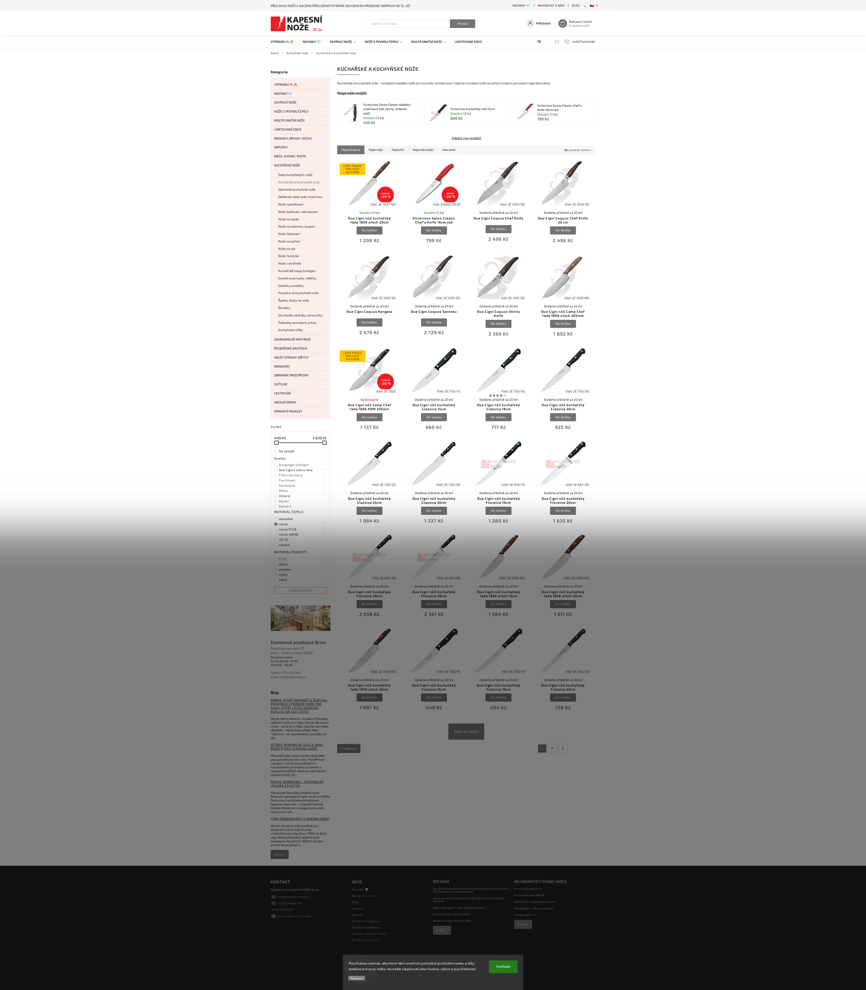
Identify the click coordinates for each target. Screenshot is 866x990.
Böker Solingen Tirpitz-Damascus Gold (459, 907)
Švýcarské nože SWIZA (529, 895)
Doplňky (281, 147)
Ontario (302, 496)
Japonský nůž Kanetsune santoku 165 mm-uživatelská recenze (468, 900)
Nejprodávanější (423, 150)
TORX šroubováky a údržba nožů (300, 819)
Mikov (302, 490)
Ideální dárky (285, 402)
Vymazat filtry (300, 590)
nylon (302, 574)
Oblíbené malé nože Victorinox (300, 197)
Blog (576, 5)
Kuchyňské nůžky (290, 330)
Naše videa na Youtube (294, 916)
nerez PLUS (302, 529)
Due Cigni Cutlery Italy (302, 470)
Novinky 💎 (521, 5)
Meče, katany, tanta (290, 156)
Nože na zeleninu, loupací (296, 226)
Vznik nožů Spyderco (528, 888)
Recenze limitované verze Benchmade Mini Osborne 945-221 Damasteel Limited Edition (471, 890)
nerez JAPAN (302, 534)
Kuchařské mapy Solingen (297, 271)
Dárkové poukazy (288, 411)
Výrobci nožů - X (525, 914)
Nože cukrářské (289, 263)
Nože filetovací (289, 234)
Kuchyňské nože (287, 165)
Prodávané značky (365, 940)
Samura (302, 506)
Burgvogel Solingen (302, 465)
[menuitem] (284, 41)
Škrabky (284, 308)
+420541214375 (282, 909)
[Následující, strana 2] (552, 748)
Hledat (462, 23)
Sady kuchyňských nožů (295, 175)
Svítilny (281, 384)
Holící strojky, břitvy (291, 357)
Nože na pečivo (289, 241)
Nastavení (357, 978)
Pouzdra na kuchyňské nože (298, 293)
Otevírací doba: (282, 657)
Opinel (302, 501)
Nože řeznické (288, 256)
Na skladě (302, 451)
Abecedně (448, 150)
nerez (302, 524)
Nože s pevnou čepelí (291, 111)
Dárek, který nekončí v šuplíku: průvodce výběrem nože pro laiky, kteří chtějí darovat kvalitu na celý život (299, 706)
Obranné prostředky (291, 375)
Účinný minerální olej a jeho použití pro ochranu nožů (297, 747)
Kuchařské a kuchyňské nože (299, 182)
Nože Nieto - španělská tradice (534, 901)
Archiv (279, 854)
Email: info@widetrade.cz (288, 677)
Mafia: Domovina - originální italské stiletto (297, 783)
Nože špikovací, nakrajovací (298, 212)
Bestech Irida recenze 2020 (451, 914)
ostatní (302, 545)
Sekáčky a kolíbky (291, 286)
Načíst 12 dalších (466, 731)
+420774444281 (289, 903)
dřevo (302, 564)
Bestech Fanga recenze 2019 (452, 920)
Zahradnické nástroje (292, 339)
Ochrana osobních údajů (369, 933)
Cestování (282, 393)
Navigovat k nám (551, 5)
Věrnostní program (366, 921)
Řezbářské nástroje (290, 348)
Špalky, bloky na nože (293, 300)
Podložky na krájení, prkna (297, 323)
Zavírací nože (285, 102)
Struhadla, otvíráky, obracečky (300, 315)
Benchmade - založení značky (534, 908)
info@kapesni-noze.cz (293, 896)
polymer (302, 569)
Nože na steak (288, 219)
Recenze (358, 908)
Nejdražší (398, 150)
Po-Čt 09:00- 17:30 (284, 661)
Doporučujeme (350, 150)
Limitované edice (288, 129)
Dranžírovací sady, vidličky (297, 278)
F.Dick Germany (302, 475)
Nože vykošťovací (291, 204)
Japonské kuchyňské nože (297, 189)
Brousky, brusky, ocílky (293, 138)
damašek (302, 519)
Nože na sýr (286, 249)
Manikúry (282, 366)
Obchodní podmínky (366, 927)
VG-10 (302, 539)
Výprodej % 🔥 (285, 84)
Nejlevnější (376, 150)
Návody (357, 914)
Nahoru (351, 748)
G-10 (302, 559)
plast (302, 580)
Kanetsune (302, 485)
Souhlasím (503, 966)
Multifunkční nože (289, 120)
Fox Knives (302, 480)
